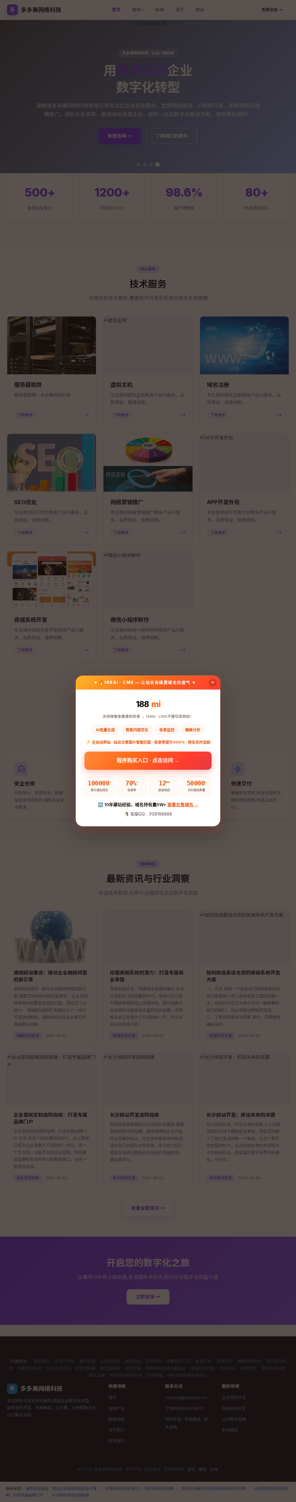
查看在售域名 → (183, 804)
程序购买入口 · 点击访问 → (148, 761)
